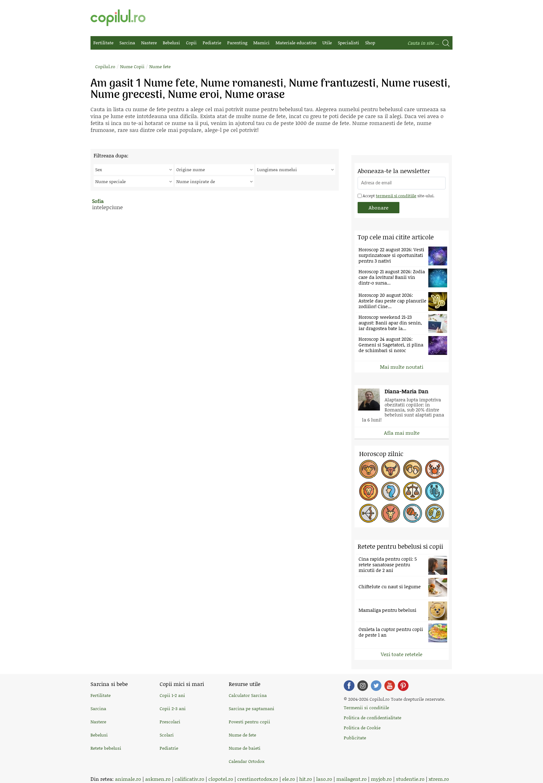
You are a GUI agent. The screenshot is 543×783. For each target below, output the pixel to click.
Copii (191, 42)
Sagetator (368, 513)
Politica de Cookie (362, 727)
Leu (368, 491)
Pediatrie (212, 42)
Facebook (349, 685)
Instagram (362, 685)
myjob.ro (381, 778)
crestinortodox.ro (257, 778)
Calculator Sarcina (248, 695)
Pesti (434, 513)
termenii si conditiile (396, 195)
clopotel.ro (220, 778)
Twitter (376, 685)
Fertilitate (103, 42)
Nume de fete (242, 734)
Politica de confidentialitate (372, 717)
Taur (390, 469)
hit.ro (305, 778)
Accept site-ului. (398, 195)
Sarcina (127, 42)
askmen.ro (158, 778)
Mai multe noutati (401, 366)
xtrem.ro (439, 778)
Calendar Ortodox (246, 761)
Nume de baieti (245, 748)
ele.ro (288, 778)
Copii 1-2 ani (172, 695)
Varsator (412, 513)
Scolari (167, 734)
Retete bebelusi (105, 748)
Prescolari (170, 721)
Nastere (149, 42)
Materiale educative (296, 42)
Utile (327, 42)
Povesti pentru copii (249, 721)
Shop (370, 42)
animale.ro (128, 778)
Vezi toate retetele (401, 654)
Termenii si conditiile (366, 707)
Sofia (98, 200)
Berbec (368, 469)
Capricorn (390, 513)
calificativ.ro (189, 778)
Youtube (389, 685)
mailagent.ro (351, 778)
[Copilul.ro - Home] (117, 17)
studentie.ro (410, 778)
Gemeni (412, 469)
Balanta (412, 491)
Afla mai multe (402, 432)
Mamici (261, 42)
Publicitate (355, 737)
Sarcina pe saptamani (251, 708)
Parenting (237, 42)
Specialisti (348, 42)
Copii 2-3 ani (173, 708)
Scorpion (434, 491)
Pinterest (403, 685)
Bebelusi (171, 42)
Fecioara (390, 491)
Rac (434, 469)
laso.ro (324, 778)
